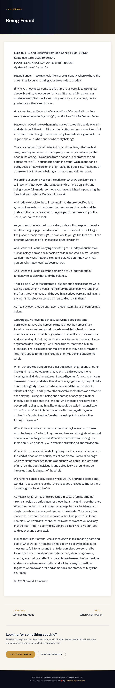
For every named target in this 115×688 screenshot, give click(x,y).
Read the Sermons (51, 654)
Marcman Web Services (75, 681)
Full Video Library (20, 654)
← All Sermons (14, 9)
